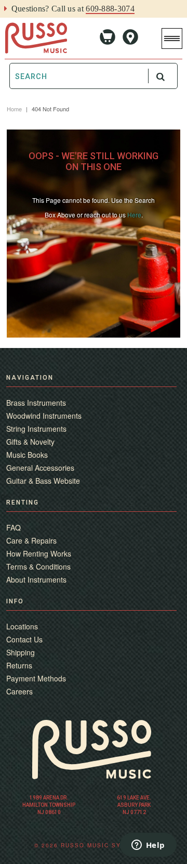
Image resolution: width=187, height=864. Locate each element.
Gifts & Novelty (30, 441)
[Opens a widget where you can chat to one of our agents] (148, 846)
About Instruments (36, 579)
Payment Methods (36, 678)
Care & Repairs (31, 540)
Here (134, 214)
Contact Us (24, 639)
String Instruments (36, 428)
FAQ (13, 527)
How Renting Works (38, 553)
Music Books (27, 454)
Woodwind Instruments (44, 415)
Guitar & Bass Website (43, 480)
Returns (19, 665)
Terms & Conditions (38, 566)
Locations (22, 626)
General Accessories (40, 467)
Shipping (20, 652)
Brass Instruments (36, 402)
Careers (19, 691)
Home (14, 109)
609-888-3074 (110, 8)
